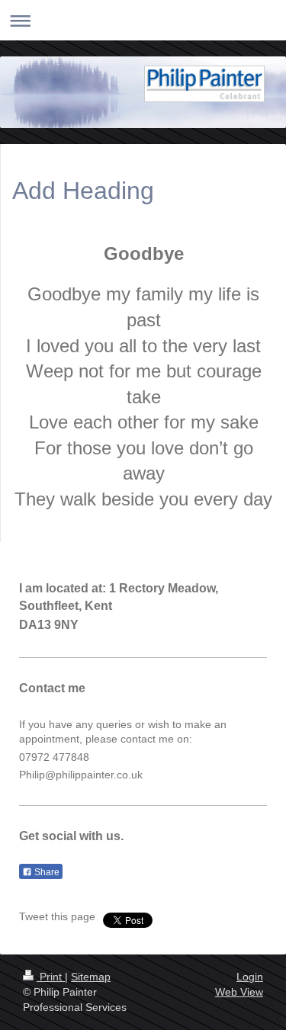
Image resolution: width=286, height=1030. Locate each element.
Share (45, 872)
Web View (239, 992)
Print (51, 977)
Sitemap (91, 977)
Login (249, 977)
